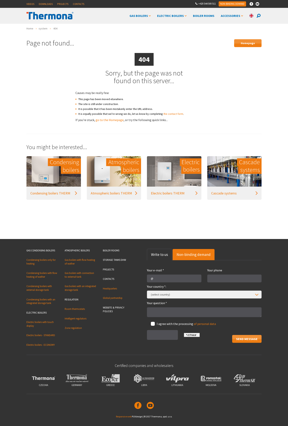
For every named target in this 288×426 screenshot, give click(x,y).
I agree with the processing (186, 324)
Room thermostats (75, 309)
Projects (62, 4)
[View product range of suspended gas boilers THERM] (114, 171)
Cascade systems (224, 193)
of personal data (205, 324)
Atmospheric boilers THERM (111, 193)
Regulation (71, 299)
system (43, 28)
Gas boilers (139, 16)
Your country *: (156, 286)
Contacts (78, 4)
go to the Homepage (110, 120)
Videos (30, 4)
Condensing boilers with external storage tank (39, 288)
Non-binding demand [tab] (194, 254)
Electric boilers (170, 16)
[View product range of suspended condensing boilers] (53, 171)
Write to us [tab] (159, 254)
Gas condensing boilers (40, 250)
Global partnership (112, 298)
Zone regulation (73, 328)
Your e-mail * (155, 270)
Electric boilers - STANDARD (40, 335)
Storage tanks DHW (114, 260)
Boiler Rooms (203, 16)
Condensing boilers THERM (50, 193)
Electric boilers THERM (168, 193)
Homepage (248, 43)
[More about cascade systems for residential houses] (234, 171)
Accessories (230, 16)
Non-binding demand (232, 3)
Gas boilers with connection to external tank (79, 274)
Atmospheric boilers (77, 250)
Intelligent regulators (75, 318)
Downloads (46, 4)
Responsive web (123, 416)
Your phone (214, 270)
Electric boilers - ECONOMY (40, 345)
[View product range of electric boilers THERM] (174, 171)
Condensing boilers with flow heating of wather (41, 274)
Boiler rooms (111, 250)
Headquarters (110, 288)
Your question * (157, 303)
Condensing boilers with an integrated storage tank (40, 301)
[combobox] (204, 294)
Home (29, 28)
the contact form (173, 114)
